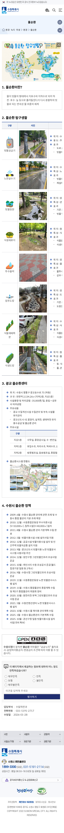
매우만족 (12, 676)
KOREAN (47, 10)
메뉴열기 (60, 10)
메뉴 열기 (59, 30)
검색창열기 (54, 10)
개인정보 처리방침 (26, 802)
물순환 (33, 29)
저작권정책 (12, 802)
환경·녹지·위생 (13, 29)
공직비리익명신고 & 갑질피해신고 (24, 780)
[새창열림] (32, 640)
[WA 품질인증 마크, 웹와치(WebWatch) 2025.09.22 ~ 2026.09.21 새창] (41, 791)
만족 (38, 676)
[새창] (59, 45)
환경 (25, 29)
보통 (10, 680)
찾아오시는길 (40, 802)
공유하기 (59, 22)
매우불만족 (13, 685)
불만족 (39, 680)
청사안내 (51, 802)
